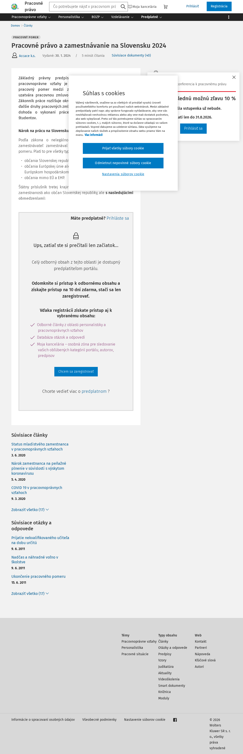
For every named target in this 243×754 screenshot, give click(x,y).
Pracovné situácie (135, 654)
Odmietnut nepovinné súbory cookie (123, 163)
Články (28, 25)
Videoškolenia (169, 679)
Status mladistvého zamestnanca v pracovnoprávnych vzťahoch (40, 446)
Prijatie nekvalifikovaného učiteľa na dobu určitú (40, 540)
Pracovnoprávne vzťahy (139, 642)
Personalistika (132, 648)
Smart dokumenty (171, 686)
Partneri (201, 648)
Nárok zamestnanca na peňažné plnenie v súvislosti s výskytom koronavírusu (38, 468)
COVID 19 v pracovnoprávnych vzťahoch (36, 490)
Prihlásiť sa (193, 128)
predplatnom (95, 391)
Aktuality (165, 673)
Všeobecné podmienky (99, 720)
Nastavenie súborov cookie (144, 720)
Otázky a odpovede (172, 648)
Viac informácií (94, 135)
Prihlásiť (192, 6)
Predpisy (164, 654)
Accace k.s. (27, 56)
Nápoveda (202, 654)
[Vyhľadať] (123, 7)
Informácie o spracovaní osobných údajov (43, 720)
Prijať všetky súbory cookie (123, 148)
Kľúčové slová (205, 660)
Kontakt (200, 642)
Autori (199, 667)
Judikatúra (166, 667)
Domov (15, 25)
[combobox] (88, 6)
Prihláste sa (118, 218)
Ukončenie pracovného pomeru (38, 576)
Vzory (162, 660)
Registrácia (219, 6)
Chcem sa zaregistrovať (76, 372)
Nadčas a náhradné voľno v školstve (34, 559)
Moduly (163, 698)
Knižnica (164, 692)
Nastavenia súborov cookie (123, 174)
